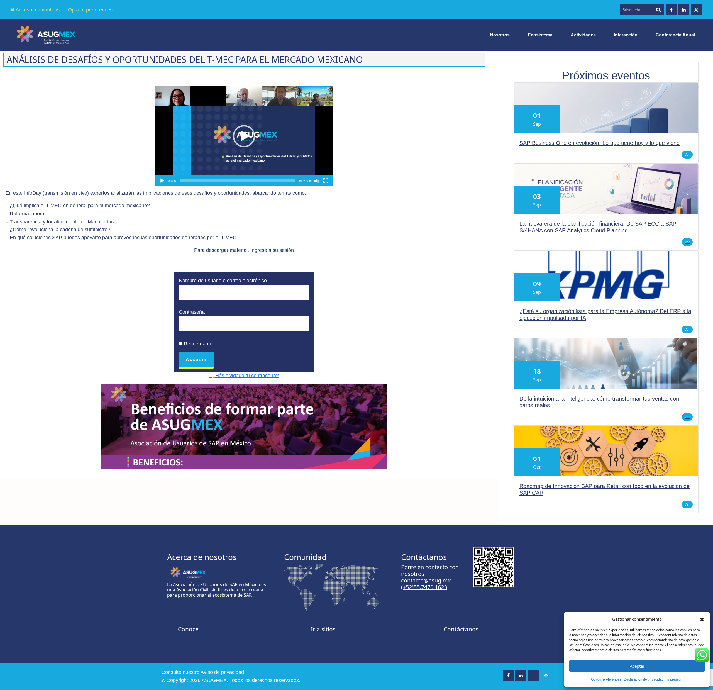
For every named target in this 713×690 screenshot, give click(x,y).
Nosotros (500, 35)
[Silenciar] (317, 181)
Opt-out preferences (606, 679)
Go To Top (545, 675)
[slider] (237, 180)
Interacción (626, 35)
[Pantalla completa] (326, 181)
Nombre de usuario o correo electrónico (223, 280)
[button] (702, 619)
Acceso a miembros (37, 10)
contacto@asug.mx (426, 580)
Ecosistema (540, 35)
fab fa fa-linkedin (683, 9)
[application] (244, 136)
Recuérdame (197, 344)
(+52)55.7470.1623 (424, 587)
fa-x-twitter (696, 9)
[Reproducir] (162, 181)
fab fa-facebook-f (671, 9)
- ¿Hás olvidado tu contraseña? (244, 375)
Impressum (674, 679)
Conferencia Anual (675, 35)
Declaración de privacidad (644, 679)
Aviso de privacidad (222, 672)
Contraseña (192, 312)
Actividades (583, 35)
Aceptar (637, 666)
